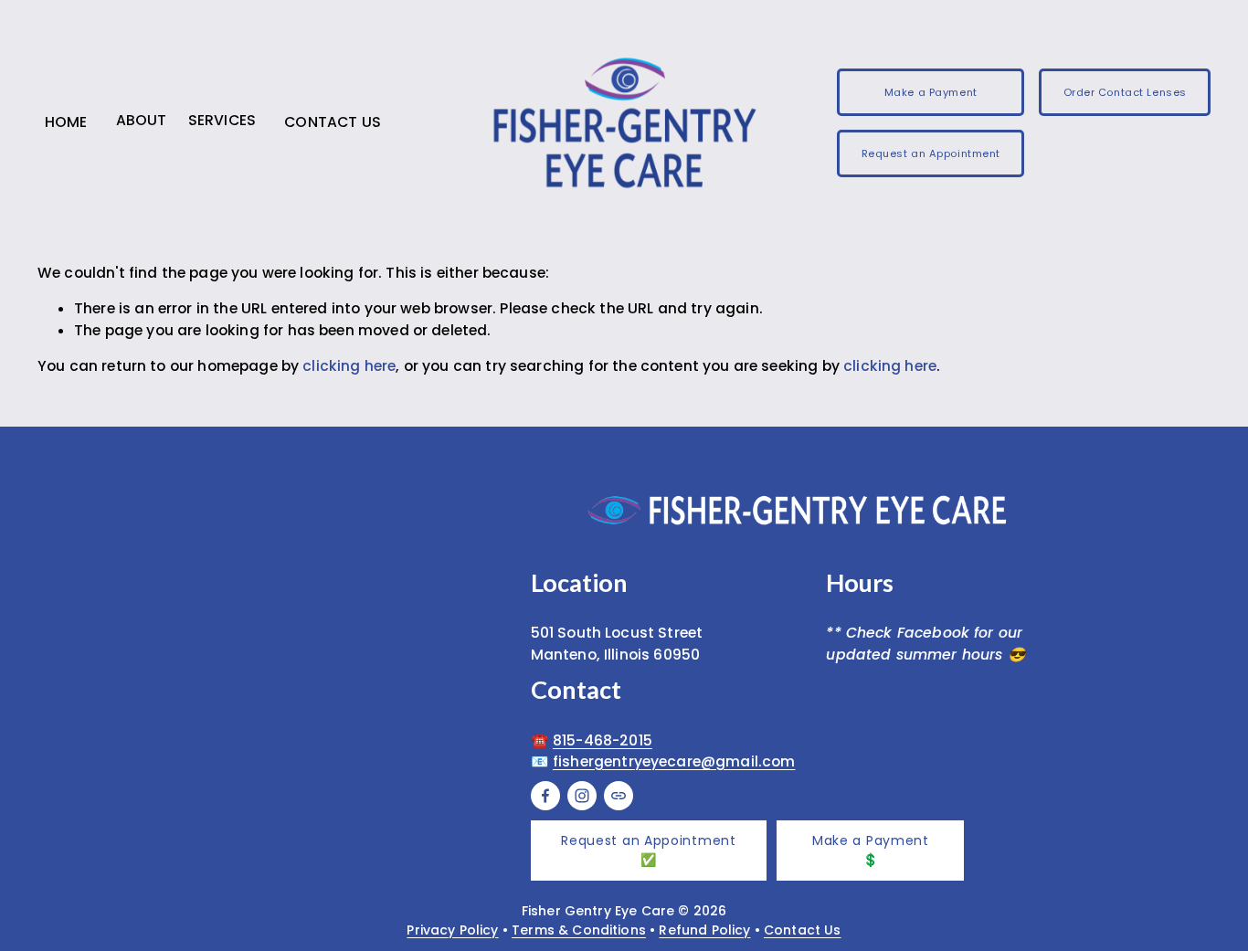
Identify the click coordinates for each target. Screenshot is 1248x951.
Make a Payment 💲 (870, 850)
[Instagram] (582, 795)
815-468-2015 (602, 740)
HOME (66, 122)
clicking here (349, 365)
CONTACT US (332, 122)
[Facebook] (545, 795)
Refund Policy (704, 930)
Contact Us (802, 930)
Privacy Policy (452, 930)
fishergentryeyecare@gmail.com (674, 761)
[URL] (618, 795)
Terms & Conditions (579, 930)
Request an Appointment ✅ (648, 850)
